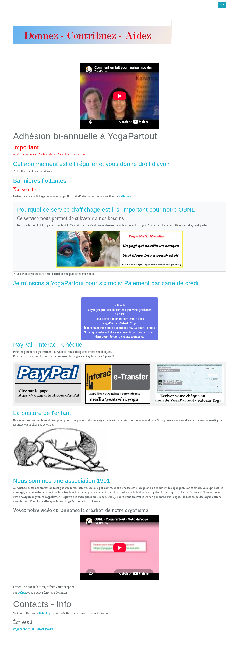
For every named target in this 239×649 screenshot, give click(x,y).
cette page (125, 196)
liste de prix (46, 613)
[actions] (222, 5)
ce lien (22, 592)
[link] (119, 318)
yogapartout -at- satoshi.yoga (33, 629)
